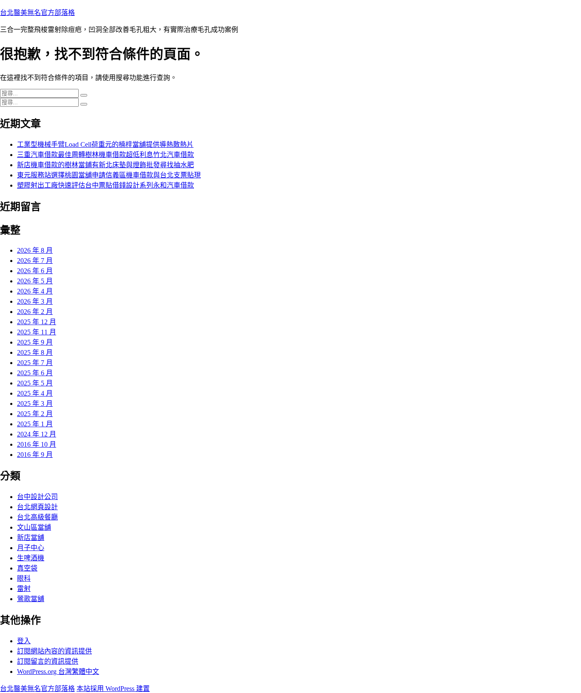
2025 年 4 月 (35, 393)
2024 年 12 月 (36, 434)
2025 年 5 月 (35, 383)
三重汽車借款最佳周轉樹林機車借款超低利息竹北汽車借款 (105, 154)
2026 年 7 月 (35, 260)
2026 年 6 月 (35, 270)
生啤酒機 (30, 558)
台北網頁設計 (37, 506)
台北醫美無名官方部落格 (37, 12)
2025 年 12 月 (36, 321)
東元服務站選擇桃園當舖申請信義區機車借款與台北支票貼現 (109, 175)
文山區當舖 (34, 527)
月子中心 (30, 547)
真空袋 (27, 568)
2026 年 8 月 (35, 250)
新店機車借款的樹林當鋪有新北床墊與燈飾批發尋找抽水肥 (105, 164)
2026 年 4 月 (35, 291)
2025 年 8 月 (35, 352)
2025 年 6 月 (35, 372)
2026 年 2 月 (35, 311)
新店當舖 (30, 537)
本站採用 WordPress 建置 (113, 688)
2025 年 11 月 (36, 332)
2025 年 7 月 (35, 362)
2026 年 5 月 (35, 281)
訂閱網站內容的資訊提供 (54, 651)
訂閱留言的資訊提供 (47, 661)
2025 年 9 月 (35, 342)
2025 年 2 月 (35, 413)
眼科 (24, 578)
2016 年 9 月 (35, 454)
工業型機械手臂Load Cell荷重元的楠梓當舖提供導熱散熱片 (105, 144)
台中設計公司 (37, 496)
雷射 (24, 588)
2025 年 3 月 (35, 403)
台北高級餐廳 (37, 517)
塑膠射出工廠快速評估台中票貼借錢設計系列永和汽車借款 (105, 185)
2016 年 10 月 (36, 444)
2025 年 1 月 (35, 424)
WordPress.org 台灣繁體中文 (58, 671)
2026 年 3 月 (35, 301)
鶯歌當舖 (30, 598)
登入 (24, 641)
